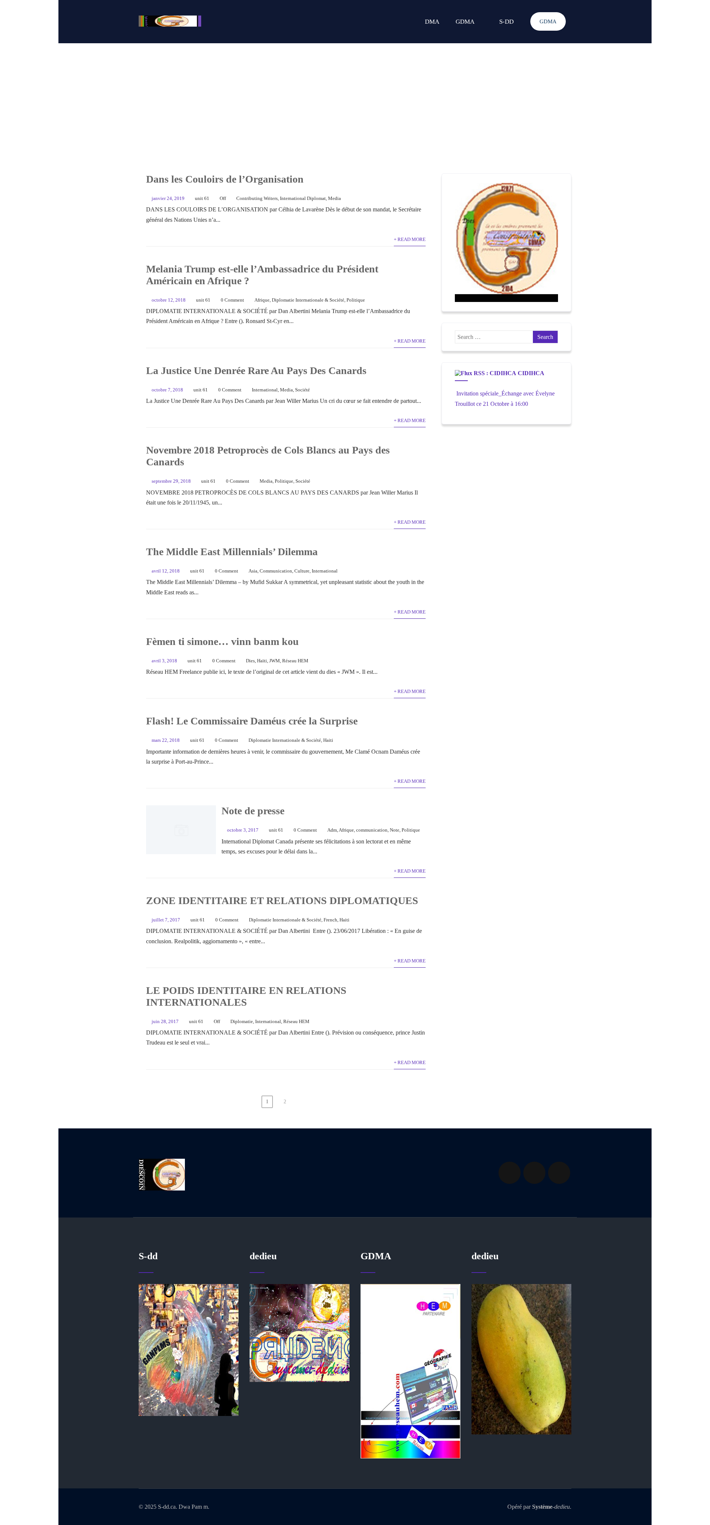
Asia (252, 571)
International (265, 390)
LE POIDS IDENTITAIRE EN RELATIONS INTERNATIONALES (246, 996)
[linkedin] (534, 1173)
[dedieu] (189, 1350)
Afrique (262, 300)
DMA (432, 21)
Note (394, 830)
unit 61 (202, 198)
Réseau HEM (295, 660)
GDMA (548, 21)
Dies (250, 660)
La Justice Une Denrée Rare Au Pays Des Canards (256, 370)
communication (372, 830)
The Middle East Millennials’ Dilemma (232, 551)
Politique (355, 300)
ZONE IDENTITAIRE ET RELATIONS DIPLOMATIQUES (282, 900)
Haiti (328, 740)
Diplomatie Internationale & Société (308, 300)
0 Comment (232, 300)
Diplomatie (241, 1021)
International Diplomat (303, 198)
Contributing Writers (257, 198)
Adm (332, 830)
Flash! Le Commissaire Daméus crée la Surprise (252, 721)
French (330, 920)
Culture (302, 571)
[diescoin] (506, 242)
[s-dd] (170, 21)
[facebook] (509, 1173)
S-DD (506, 21)
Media (334, 198)
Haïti (262, 660)
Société (302, 390)
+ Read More (410, 239)
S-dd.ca (167, 1507)
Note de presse (253, 810)
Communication (276, 571)
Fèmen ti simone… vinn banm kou (222, 641)
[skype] (559, 1173)
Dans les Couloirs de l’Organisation (225, 179)
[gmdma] (521, 1359)
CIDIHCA (531, 373)
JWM (274, 660)
